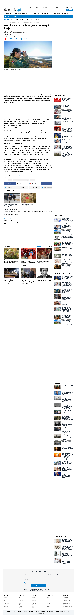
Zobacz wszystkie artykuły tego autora (12, 218)
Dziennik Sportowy (36, 19)
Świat (14, 16)
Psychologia (49, 604)
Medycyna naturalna (51, 601)
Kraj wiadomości (47, 246)
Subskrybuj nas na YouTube (12, 38)
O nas (14, 611)
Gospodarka (21, 600)
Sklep (71, 7)
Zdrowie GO (18, 19)
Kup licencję (17, 175)
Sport (20, 603)
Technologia (21, 599)
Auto (20, 597)
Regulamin (31, 611)
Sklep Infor (6, 606)
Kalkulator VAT (66, 601)
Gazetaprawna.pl (7, 599)
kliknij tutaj (45, 590)
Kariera (25, 611)
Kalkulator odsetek (66, 603)
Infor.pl (5, 597)
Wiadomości (8, 16)
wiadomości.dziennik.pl (13, 22)
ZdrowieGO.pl (56, 7)
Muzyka (33, 606)
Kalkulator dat (65, 597)
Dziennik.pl (21, 595)
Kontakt (8, 611)
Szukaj (70, 9)
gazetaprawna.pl (65, 7)
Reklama (19, 611)
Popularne (39, 246)
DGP (50, 7)
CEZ (31, 180)
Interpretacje (6, 604)
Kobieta (33, 597)
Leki (47, 600)
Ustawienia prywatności (61, 611)
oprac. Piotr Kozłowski (15, 32)
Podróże (20, 606)
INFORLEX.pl (44, 7)
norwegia (16, 180)
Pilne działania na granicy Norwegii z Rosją (27, 205)
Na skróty (6, 595)
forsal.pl (37, 7)
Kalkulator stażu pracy (67, 600)
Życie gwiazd (34, 603)
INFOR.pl (31, 7)
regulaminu (39, 581)
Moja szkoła (34, 601)
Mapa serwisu (50, 611)
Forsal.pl (5, 601)
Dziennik (5, 22)
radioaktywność (24, 180)
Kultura (33, 607)
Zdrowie (20, 604)
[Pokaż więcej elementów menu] (72, 13)
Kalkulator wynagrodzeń (67, 606)
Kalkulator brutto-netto (67, 604)
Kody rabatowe (35, 599)
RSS (69, 611)
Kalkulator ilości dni (66, 599)
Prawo (48, 597)
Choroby (48, 603)
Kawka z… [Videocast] (27, 19)
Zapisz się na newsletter (28, 38)
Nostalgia (13, 19)
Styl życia (48, 606)
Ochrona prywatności (40, 611)
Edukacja (34, 600)
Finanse (48, 599)
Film (33, 604)
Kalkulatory (65, 595)
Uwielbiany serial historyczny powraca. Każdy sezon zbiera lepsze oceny (12, 222)
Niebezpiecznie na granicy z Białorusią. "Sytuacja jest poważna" (11, 205)
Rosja (10, 180)
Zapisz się (38, 585)
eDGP (5, 600)
